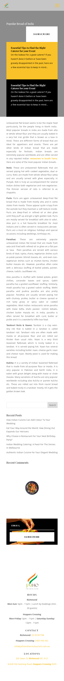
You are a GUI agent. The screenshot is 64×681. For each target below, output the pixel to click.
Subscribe (41, 34)
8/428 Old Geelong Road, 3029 (32, 664)
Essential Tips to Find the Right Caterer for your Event (28, 49)
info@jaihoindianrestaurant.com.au (32, 646)
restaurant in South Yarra (43, 158)
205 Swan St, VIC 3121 (32, 658)
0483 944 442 (41, 640)
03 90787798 (38, 635)
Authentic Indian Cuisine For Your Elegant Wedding (32, 452)
